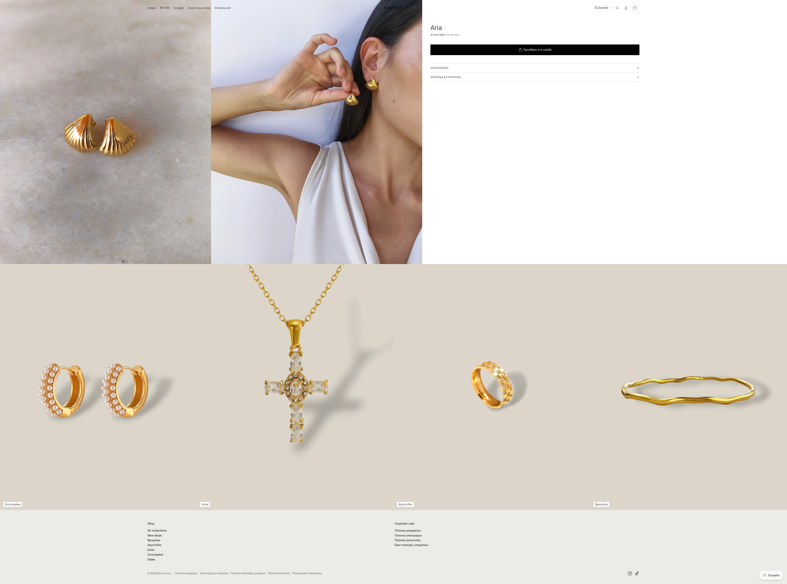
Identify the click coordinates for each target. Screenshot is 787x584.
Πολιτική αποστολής (408, 540)
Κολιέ (151, 550)
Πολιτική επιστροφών (408, 535)
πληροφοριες (439, 68)
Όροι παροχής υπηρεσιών (411, 545)
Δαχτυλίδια (154, 545)
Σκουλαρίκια (155, 554)
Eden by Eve (164, 573)
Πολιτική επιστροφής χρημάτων (248, 573)
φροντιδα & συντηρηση (445, 77)
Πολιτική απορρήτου (408, 530)
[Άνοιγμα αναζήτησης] (617, 7)
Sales (151, 559)
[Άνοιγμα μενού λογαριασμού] (625, 7)
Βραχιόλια (154, 540)
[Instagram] (629, 573)
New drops (154, 535)
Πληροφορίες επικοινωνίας (307, 573)
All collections (157, 530)
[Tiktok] (637, 573)
